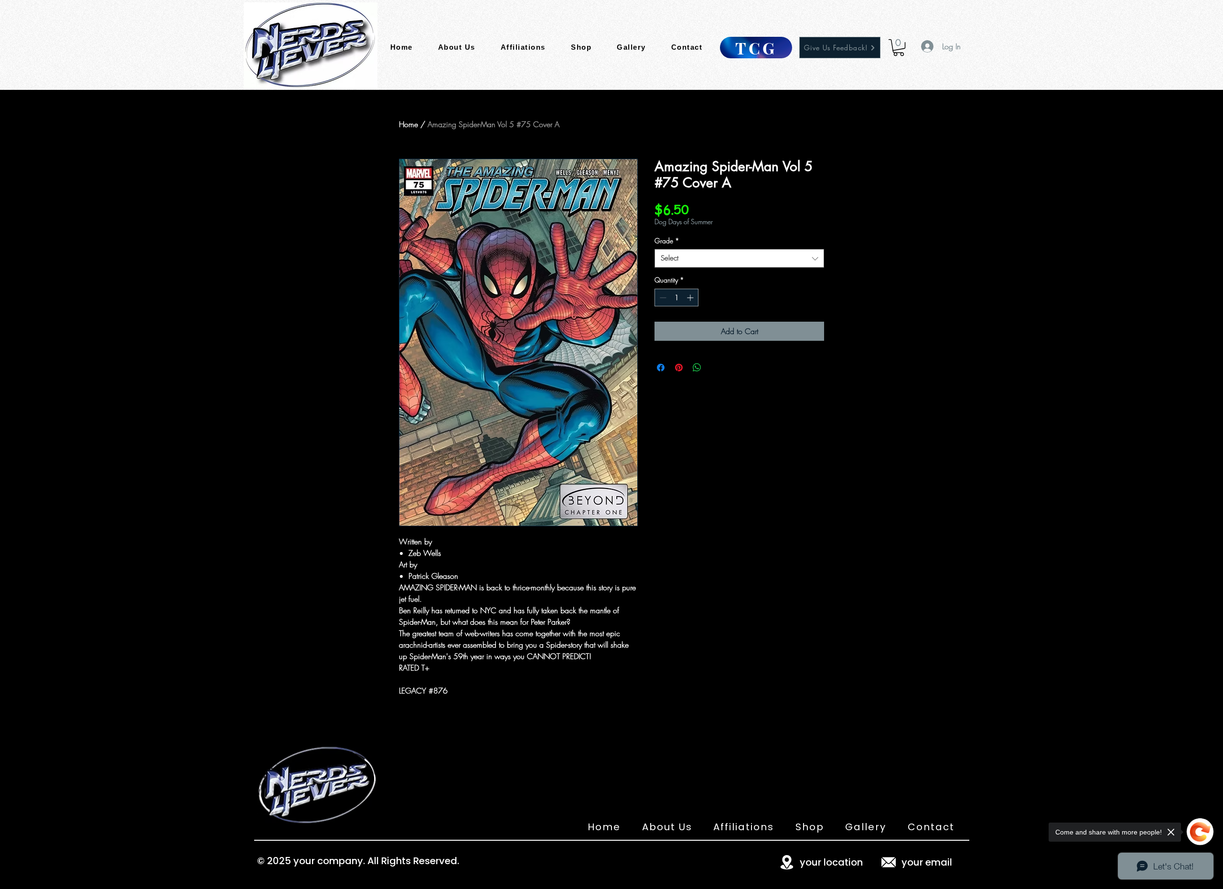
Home (408, 124)
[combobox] (739, 258)
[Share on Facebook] (660, 367)
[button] (899, 47)
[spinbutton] (676, 297)
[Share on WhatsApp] (697, 367)
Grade (666, 240)
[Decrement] (662, 297)
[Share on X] (715, 367)
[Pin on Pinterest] (679, 367)
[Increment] (691, 297)
